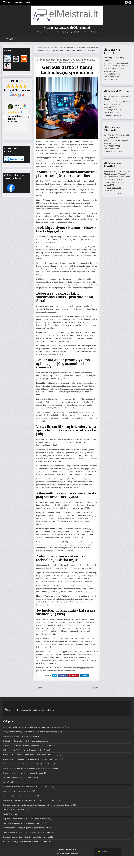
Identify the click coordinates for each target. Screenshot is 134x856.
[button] (28, 117)
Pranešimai (8, 782)
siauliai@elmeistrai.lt (112, 193)
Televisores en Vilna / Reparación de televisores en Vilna (26, 832)
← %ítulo (38, 688)
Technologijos (9, 814)
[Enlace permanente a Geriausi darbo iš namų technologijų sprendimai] (67, 108)
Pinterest (75, 675)
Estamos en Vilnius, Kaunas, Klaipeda (17, 2)
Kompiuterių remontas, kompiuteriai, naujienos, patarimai (66, 62)
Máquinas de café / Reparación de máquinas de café (24, 750)
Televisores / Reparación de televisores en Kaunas (23, 823)
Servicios (9, 39)
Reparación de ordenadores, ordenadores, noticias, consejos (28, 768)
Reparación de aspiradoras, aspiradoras (19, 736)
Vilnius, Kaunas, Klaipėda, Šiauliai (67, 27)
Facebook (63, 675)
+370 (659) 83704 (114, 188)
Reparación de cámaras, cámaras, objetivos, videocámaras (27, 746)
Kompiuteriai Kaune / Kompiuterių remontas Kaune (59, 59)
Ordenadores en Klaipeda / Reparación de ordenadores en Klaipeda (30, 759)
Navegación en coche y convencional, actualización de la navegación (31, 732)
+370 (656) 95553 (114, 110)
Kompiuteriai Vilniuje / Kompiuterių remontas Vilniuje (77, 61)
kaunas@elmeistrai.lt (112, 115)
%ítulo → (96, 688)
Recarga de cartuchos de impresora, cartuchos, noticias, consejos (30, 800)
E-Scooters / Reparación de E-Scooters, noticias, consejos (26, 741)
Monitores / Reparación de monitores (18, 777)
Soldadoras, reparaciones (13, 810)
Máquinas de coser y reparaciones (17, 791)
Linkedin (85, 675)
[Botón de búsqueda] (129, 2)
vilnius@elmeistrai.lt (112, 80)
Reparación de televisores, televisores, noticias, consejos (26, 837)
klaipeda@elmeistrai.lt (113, 152)
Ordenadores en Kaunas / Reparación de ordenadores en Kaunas (30, 755)
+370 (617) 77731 (113, 146)
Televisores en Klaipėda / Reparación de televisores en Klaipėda (29, 828)
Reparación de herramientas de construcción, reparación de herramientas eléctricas (37, 805)
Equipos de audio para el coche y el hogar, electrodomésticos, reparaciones (34, 727)
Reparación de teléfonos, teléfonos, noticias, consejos (25, 819)
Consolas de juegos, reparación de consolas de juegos (25, 842)
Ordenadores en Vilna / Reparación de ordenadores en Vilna (28, 764)
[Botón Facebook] (126, 2)
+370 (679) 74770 (114, 74)
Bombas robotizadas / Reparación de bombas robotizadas (26, 787)
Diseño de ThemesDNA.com (67, 853)
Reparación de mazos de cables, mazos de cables (23, 773)
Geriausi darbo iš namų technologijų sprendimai (67, 70)
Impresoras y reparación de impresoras (19, 796)
